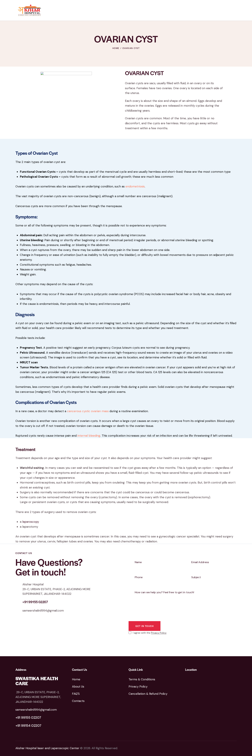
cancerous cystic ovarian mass (88, 411)
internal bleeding (88, 435)
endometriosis (135, 186)
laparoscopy (30, 522)
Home (115, 48)
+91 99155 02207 (28, 717)
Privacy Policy (158, 633)
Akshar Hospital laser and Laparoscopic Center (47, 748)
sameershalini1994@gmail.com (43, 610)
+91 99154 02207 (28, 725)
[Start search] (234, 11)
